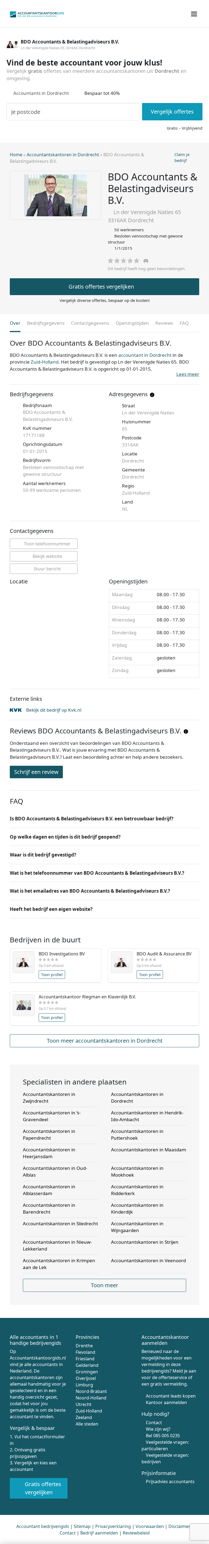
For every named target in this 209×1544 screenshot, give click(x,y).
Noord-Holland (91, 1398)
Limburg (84, 1384)
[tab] (104, 819)
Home (16, 155)
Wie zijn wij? (158, 1429)
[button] (104, 818)
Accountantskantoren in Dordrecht (63, 155)
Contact (154, 1422)
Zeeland (84, 1417)
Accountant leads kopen (171, 1396)
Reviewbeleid (136, 1533)
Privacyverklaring (113, 1526)
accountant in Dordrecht (144, 355)
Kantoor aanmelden (166, 1402)
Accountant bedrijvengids (42, 1526)
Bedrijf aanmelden (99, 1533)
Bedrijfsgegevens (45, 323)
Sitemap (82, 1526)
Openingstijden (132, 323)
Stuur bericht (47, 569)
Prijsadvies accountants (170, 1481)
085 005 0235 (166, 1435)
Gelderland (87, 1365)
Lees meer (187, 374)
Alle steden (87, 1424)
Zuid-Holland (45, 362)
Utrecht (83, 1404)
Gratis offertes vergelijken (101, 286)
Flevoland (85, 1352)
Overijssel (86, 1378)
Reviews (164, 323)
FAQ (184, 323)
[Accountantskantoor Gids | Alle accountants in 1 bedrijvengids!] (37, 13)
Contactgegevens (90, 323)
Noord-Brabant (91, 1391)
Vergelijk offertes (172, 111)
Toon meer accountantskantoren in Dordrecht (104, 1040)
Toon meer (104, 1285)
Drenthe (84, 1345)
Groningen (87, 1371)
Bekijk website (47, 556)
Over (15, 323)
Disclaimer (179, 1526)
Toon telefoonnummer (47, 544)
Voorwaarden (150, 1526)
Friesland (85, 1358)
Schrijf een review (36, 772)
